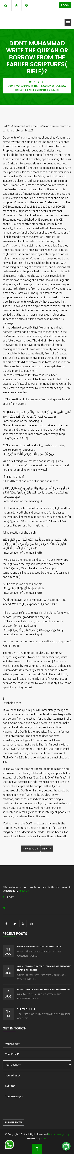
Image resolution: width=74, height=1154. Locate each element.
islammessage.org (58, 1134)
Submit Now (13, 1122)
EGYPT (10, 897)
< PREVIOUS (30, 848)
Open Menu (68, 22)
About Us (24, 891)
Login (65, 5)
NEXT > (46, 848)
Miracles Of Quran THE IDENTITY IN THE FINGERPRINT (44, 989)
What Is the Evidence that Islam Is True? (39, 946)
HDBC (44, 1138)
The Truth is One (26, 1009)
